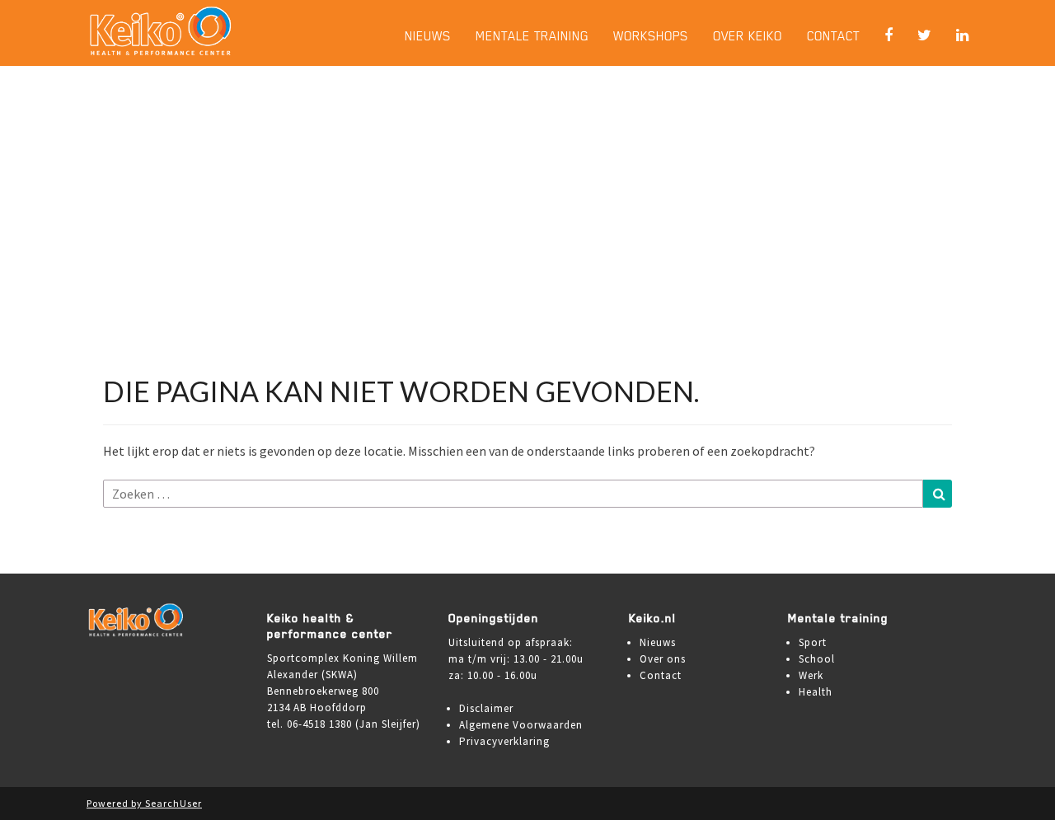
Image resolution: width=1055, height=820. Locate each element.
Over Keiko (747, 35)
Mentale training (532, 35)
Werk (811, 675)
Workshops (650, 35)
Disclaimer (486, 708)
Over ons (663, 659)
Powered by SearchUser (144, 803)
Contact (833, 35)
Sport (813, 642)
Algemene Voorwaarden (521, 725)
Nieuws (428, 35)
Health (815, 692)
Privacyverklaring (504, 741)
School (817, 659)
